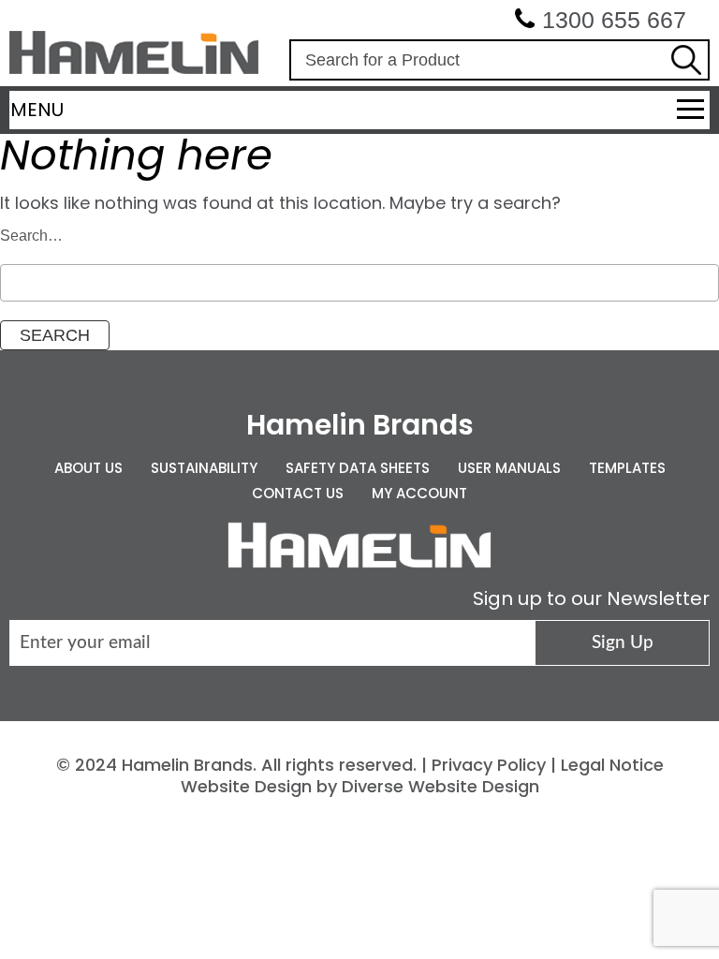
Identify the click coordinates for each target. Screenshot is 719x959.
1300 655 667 (614, 20)
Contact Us (298, 493)
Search (686, 60)
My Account (419, 493)
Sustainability (204, 468)
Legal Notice (612, 764)
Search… (31, 235)
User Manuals (509, 468)
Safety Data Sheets (358, 468)
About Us (88, 468)
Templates (627, 468)
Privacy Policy (489, 764)
